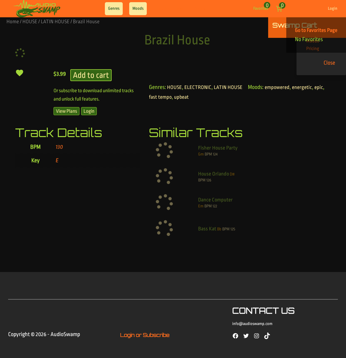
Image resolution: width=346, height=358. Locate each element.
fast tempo (160, 97)
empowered (277, 87)
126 (208, 180)
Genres (113, 8)
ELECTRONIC (197, 87)
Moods (138, 8)
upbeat (181, 97)
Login (332, 8)
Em (201, 206)
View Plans (66, 111)
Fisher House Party (218, 148)
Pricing (200, 8)
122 (214, 206)
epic (318, 87)
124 (215, 154)
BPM (208, 154)
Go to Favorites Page (316, 30)
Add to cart (91, 75)
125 (232, 229)
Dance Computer (215, 200)
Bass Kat (207, 229)
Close (329, 63)
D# (232, 174)
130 (59, 147)
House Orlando (213, 174)
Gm (201, 154)
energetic (302, 87)
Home (12, 22)
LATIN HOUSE (55, 22)
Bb (219, 229)
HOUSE (29, 22)
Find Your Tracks (170, 8)
